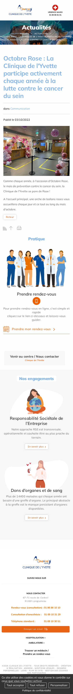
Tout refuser (37, 685)
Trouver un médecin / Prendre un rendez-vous (36, 652)
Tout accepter (15, 685)
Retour (10, 216)
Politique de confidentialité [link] (36, 690)
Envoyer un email (33, 629)
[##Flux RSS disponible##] (5, 229)
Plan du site (36, 670)
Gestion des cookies (56, 670)
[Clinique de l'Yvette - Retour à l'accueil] (36, 562)
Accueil (24, 33)
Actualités (41, 33)
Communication (20, 108)
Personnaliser (59, 685)
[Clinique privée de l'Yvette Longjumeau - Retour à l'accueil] (20, 10)
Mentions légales (44, 668)
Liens (24, 670)
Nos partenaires (36, 673)
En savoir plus (36, 446)
